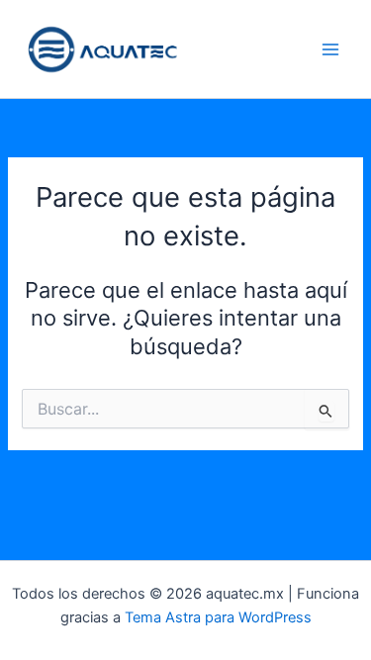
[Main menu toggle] (330, 49)
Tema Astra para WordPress (218, 617)
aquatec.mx (248, 49)
